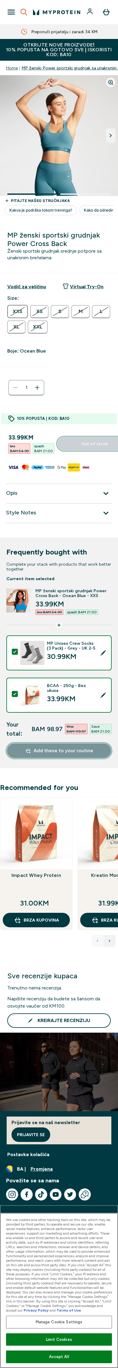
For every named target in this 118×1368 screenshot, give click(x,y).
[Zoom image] (111, 82)
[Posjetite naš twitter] (70, 1194)
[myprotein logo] (56, 12)
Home (12, 68)
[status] (26, 387)
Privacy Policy (36, 1310)
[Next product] (109, 941)
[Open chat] (85, 1194)
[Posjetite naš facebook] (27, 1194)
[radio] (17, 311)
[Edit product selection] (103, 653)
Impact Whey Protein (36, 875)
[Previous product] (97, 941)
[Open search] (24, 12)
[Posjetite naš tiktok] (41, 1194)
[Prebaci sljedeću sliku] (111, 135)
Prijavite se (31, 1134)
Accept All (59, 1356)
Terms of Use (69, 1310)
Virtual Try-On (86, 286)
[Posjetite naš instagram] (12, 1194)
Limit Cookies (59, 1339)
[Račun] (90, 12)
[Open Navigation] (11, 12)
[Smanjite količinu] (15, 387)
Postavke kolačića (28, 1154)
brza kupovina (41, 920)
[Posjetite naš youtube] (56, 1194)
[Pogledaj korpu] (106, 12)
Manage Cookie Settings (59, 1322)
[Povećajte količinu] (37, 387)
